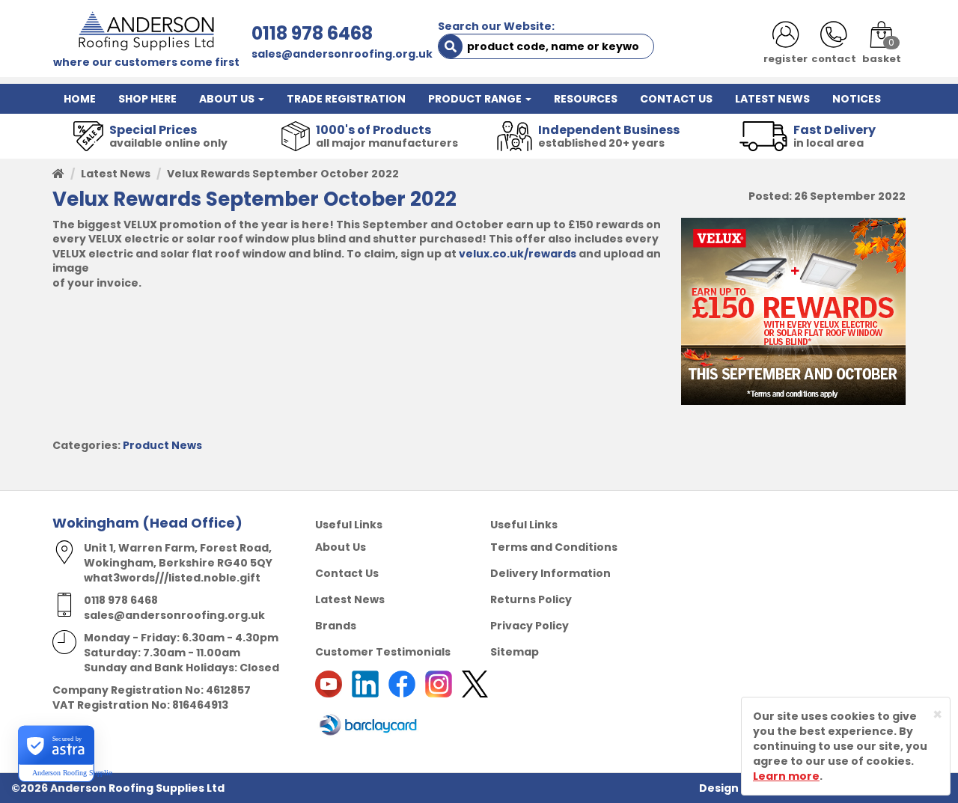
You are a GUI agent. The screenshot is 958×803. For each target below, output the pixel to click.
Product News (162, 445)
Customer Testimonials (383, 651)
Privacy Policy (529, 625)
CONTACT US (676, 98)
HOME (80, 98)
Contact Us (347, 573)
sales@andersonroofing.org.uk (342, 53)
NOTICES (856, 98)
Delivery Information (550, 573)
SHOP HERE (147, 98)
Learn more (786, 776)
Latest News (115, 173)
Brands (335, 625)
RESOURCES (585, 98)
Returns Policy (531, 599)
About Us (340, 547)
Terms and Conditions (553, 547)
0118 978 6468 (312, 33)
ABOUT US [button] (228, 98)
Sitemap (514, 651)
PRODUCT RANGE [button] (476, 98)
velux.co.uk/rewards (517, 253)
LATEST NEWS (772, 98)
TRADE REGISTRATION (346, 98)
